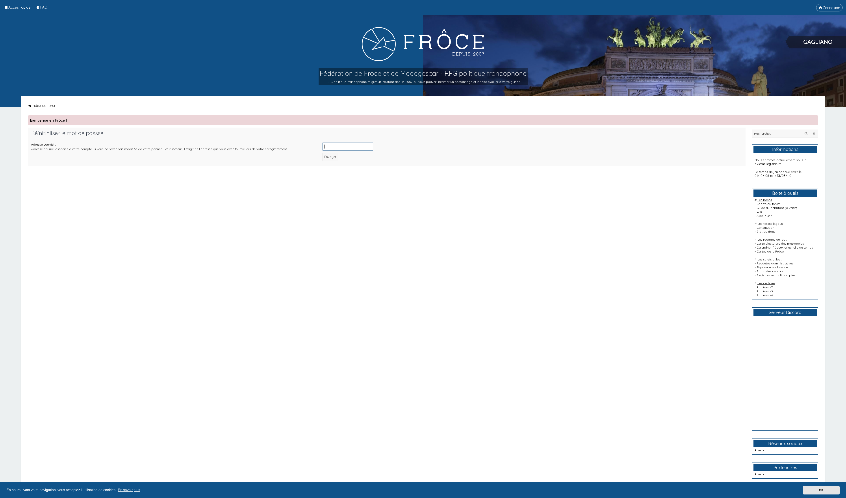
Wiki (760, 212)
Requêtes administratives (775, 263)
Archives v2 (765, 287)
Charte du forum (769, 204)
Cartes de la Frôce (770, 251)
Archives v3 (765, 291)
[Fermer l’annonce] (814, 118)
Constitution (765, 228)
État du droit (766, 232)
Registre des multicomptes (776, 275)
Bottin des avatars (770, 271)
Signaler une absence (772, 267)
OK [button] (821, 490)
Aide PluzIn (764, 216)
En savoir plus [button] (129, 490)
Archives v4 (765, 295)
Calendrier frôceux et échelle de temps (785, 247)
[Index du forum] (423, 43)
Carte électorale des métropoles (780, 243)
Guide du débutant (770, 208)
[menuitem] (41, 7)
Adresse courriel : (43, 145)
